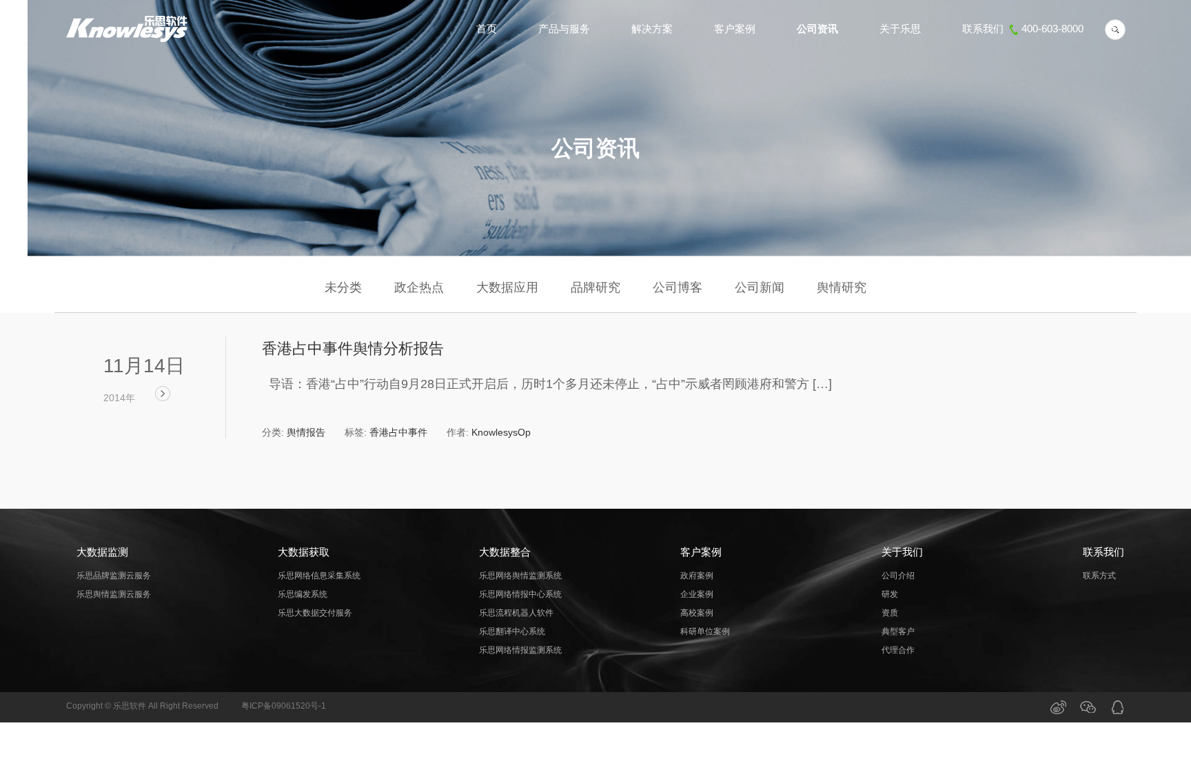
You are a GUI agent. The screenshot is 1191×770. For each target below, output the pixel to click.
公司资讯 (817, 28)
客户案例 (734, 28)
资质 (890, 613)
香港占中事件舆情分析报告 (353, 348)
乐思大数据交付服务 (315, 613)
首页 (486, 28)
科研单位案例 (705, 631)
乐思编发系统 (302, 594)
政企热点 (419, 287)
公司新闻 (759, 287)
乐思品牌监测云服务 (114, 575)
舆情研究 (841, 287)
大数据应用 (507, 287)
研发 (890, 594)
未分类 (343, 287)
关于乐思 (900, 28)
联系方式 (1099, 575)
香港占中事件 (398, 432)
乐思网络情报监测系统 (520, 650)
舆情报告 (306, 432)
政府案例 (696, 575)
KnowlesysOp (501, 432)
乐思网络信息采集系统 (319, 575)
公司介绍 (898, 575)
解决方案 (652, 28)
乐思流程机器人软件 (516, 613)
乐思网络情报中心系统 (520, 594)
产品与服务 (564, 28)
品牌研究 (595, 287)
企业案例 (696, 594)
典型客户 (898, 631)
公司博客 (677, 287)
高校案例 (696, 613)
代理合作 (898, 650)
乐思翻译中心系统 (512, 631)
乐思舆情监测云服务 (114, 594)
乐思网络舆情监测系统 (520, 575)
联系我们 (1022, 28)
